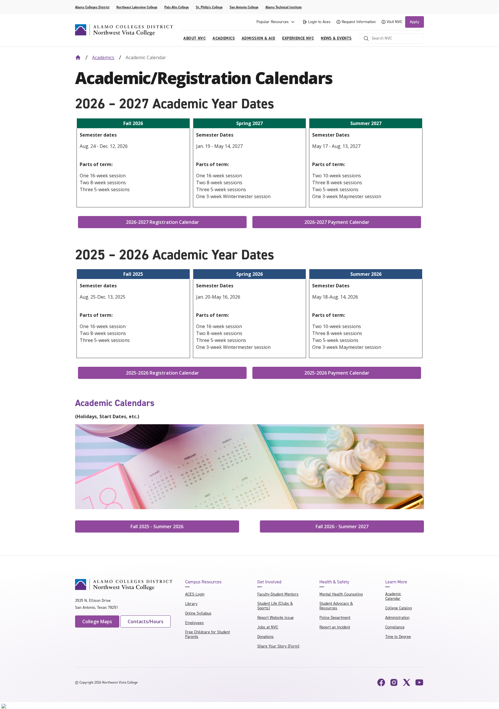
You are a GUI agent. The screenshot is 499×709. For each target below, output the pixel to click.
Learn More (396, 582)
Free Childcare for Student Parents (207, 634)
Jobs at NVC (267, 627)
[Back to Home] (78, 57)
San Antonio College (244, 7)
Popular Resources (272, 22)
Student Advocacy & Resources (336, 606)
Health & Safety (334, 582)
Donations (265, 636)
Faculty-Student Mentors (278, 594)
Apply (414, 22)
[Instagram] (394, 682)
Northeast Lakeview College (136, 7)
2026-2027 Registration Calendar (162, 222)
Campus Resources (203, 582)
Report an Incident (334, 627)
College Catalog (398, 608)
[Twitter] (406, 682)
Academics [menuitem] (224, 38)
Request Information (359, 22)
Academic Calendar (393, 596)
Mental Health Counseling (341, 594)
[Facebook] (381, 682)
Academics (103, 57)
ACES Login (194, 594)
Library (191, 603)
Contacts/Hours (145, 621)
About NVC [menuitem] (194, 38)
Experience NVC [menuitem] (298, 38)
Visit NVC (394, 22)
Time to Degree (398, 636)
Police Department (334, 617)
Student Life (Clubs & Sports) (275, 606)
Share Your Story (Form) (278, 646)
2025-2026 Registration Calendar (162, 373)
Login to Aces (319, 22)
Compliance (395, 627)
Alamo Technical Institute (283, 7)
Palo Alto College (176, 7)
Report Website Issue (275, 617)
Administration (397, 617)
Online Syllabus (198, 613)
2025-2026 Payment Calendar (336, 373)
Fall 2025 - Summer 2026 (157, 526)
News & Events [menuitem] (336, 38)
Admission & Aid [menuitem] (258, 38)
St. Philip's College (209, 7)
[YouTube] (419, 682)
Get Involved (269, 582)
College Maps (97, 621)
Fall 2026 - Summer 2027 (342, 526)
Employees (194, 623)
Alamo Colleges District (92, 7)
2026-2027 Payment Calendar (336, 222)
